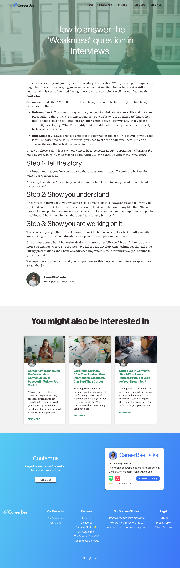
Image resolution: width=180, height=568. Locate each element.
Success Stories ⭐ (86, 527)
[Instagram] (96, 558)
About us (86, 518)
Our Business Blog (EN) (86, 536)
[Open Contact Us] (163, 5)
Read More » (34, 419)
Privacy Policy (163, 522)
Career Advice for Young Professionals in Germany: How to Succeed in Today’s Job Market (44, 378)
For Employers (55, 518)
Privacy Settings (163, 527)
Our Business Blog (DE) (86, 540)
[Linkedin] (84, 558)
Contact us (86, 522)
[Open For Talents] (129, 5)
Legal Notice (163, 518)
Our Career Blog (86, 531)
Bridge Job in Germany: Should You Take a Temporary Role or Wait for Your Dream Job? (134, 376)
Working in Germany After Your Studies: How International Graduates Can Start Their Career (89, 376)
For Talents (55, 522)
